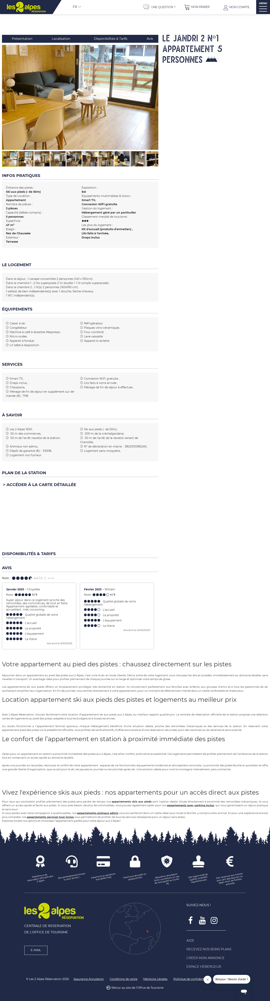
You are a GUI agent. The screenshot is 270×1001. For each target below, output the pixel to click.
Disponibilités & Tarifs (110, 39)
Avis (150, 39)
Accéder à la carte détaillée (41, 484)
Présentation (22, 39)
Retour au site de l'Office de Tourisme (137, 988)
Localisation (61, 39)
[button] (197, 7)
